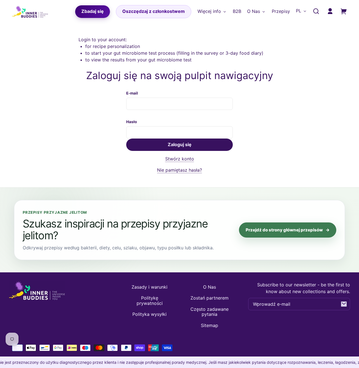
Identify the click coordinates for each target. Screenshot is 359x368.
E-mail (132, 93)
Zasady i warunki (149, 287)
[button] (316, 11)
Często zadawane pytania (209, 311)
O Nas (209, 287)
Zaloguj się (180, 144)
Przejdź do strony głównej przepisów (288, 230)
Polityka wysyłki (149, 314)
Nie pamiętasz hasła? (179, 170)
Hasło (131, 121)
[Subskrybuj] (344, 304)
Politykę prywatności (150, 300)
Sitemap (209, 325)
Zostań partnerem (209, 298)
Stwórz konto (179, 159)
